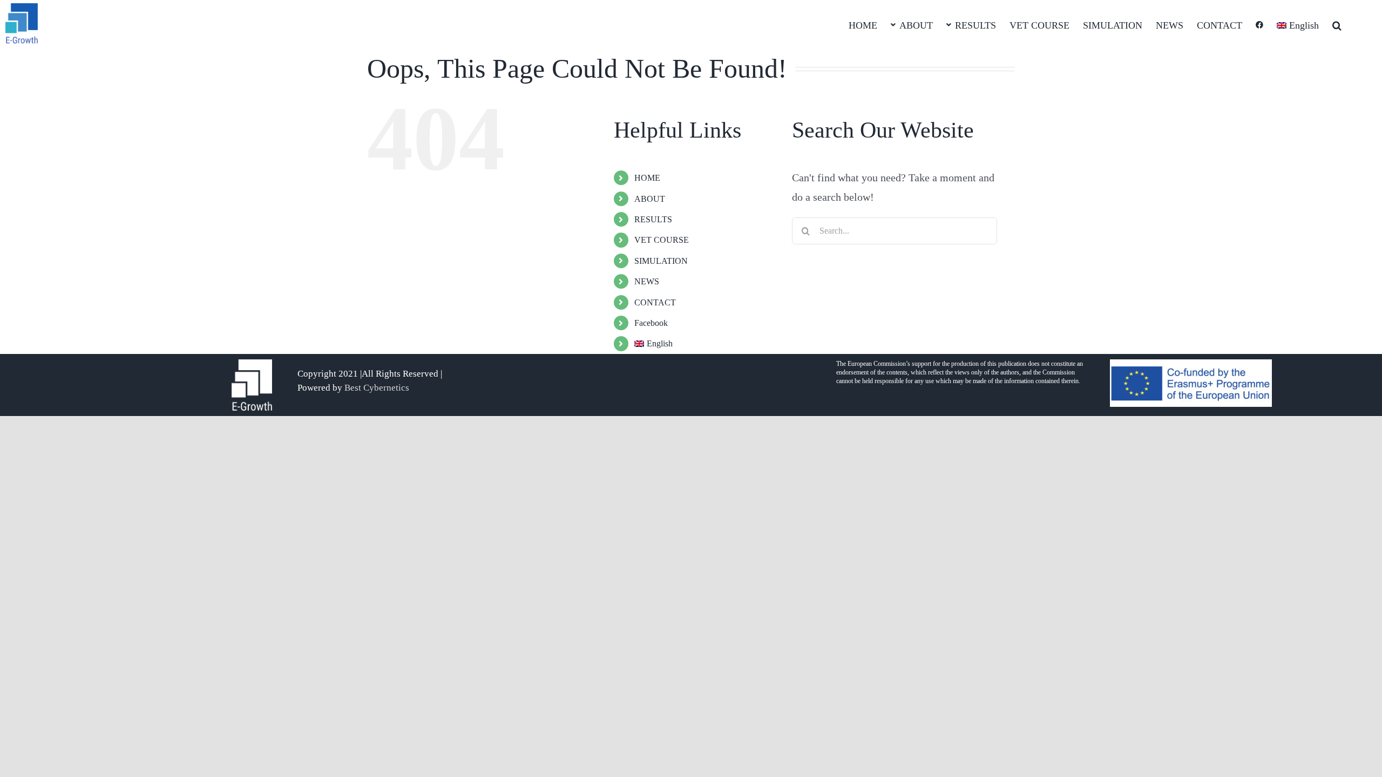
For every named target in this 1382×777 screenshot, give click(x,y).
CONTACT (655, 302)
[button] (1337, 24)
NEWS (646, 281)
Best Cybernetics (376, 388)
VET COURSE (661, 239)
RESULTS (653, 219)
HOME (647, 177)
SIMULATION (661, 260)
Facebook (651, 323)
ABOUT (649, 198)
